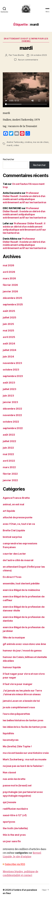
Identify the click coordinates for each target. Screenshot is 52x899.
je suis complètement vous (19, 707)
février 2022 (10, 473)
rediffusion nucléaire (15, 808)
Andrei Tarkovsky (15, 142)
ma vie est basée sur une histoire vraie (26, 752)
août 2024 (9, 343)
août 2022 (9, 434)
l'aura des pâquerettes (16, 713)
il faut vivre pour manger (17, 684)
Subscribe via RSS (15, 864)
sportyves (9, 821)
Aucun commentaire (28, 59)
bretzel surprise (12, 536)
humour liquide (12, 667)
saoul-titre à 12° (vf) (15, 815)
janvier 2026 (10, 291)
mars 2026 (9, 278)
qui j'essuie (9, 802)
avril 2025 (9, 337)
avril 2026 (9, 271)
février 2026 (10, 284)
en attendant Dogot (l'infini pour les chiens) (26, 39)
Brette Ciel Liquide (14, 530)
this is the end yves (14, 834)
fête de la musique (14, 637)
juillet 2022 (9, 441)
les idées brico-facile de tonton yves (24, 726)
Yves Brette (18, 55)
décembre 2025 (12, 297)
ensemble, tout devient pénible (21, 583)
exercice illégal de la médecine (21, 590)
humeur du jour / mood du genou (22, 650)
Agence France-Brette (16, 497)
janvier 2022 (10, 480)
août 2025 (9, 311)
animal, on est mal (13, 504)
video (16, 145)
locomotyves (10, 739)
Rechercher (8, 159)
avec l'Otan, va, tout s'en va (19, 523)
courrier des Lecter (14, 553)
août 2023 (9, 382)
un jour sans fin (12, 841)
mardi (26, 48)
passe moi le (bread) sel (17, 785)
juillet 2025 (9, 317)
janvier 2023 (10, 402)
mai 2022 (8, 454)
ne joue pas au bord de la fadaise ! (23, 765)
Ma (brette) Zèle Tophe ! (17, 746)
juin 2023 (8, 395)
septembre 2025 (13, 304)
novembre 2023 (12, 363)
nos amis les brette (14, 778)
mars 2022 (9, 467)
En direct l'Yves (12, 577)
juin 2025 (8, 324)
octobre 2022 (11, 421)
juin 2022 (8, 447)
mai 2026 (8, 265)
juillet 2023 (9, 389)
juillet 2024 (9, 350)
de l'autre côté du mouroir (18, 560)
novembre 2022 (12, 415)
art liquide (9, 510)
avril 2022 (9, 460)
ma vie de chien (40, 142)
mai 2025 (8, 330)
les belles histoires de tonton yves (23, 720)
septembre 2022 (13, 428)
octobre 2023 (11, 369)
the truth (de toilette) (15, 828)
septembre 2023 (13, 376)
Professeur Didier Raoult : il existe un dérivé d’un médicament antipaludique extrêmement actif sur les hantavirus (24, 197)
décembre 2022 (12, 408)
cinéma (28, 142)
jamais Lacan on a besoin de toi (21, 700)
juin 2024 (8, 356)
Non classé (9, 772)
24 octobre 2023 (39, 55)
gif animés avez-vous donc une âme (24, 644)
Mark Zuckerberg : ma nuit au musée (24, 759)
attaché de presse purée (17, 517)
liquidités (8, 733)
